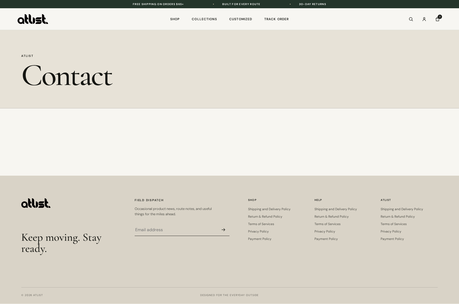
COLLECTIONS (204, 19)
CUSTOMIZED (240, 19)
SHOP (175, 19)
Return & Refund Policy (265, 216)
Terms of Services (261, 224)
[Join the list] (223, 229)
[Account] (424, 19)
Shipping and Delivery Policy (269, 209)
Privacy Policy (258, 231)
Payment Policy (259, 239)
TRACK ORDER (276, 19)
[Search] (411, 19)
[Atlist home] (33, 19)
